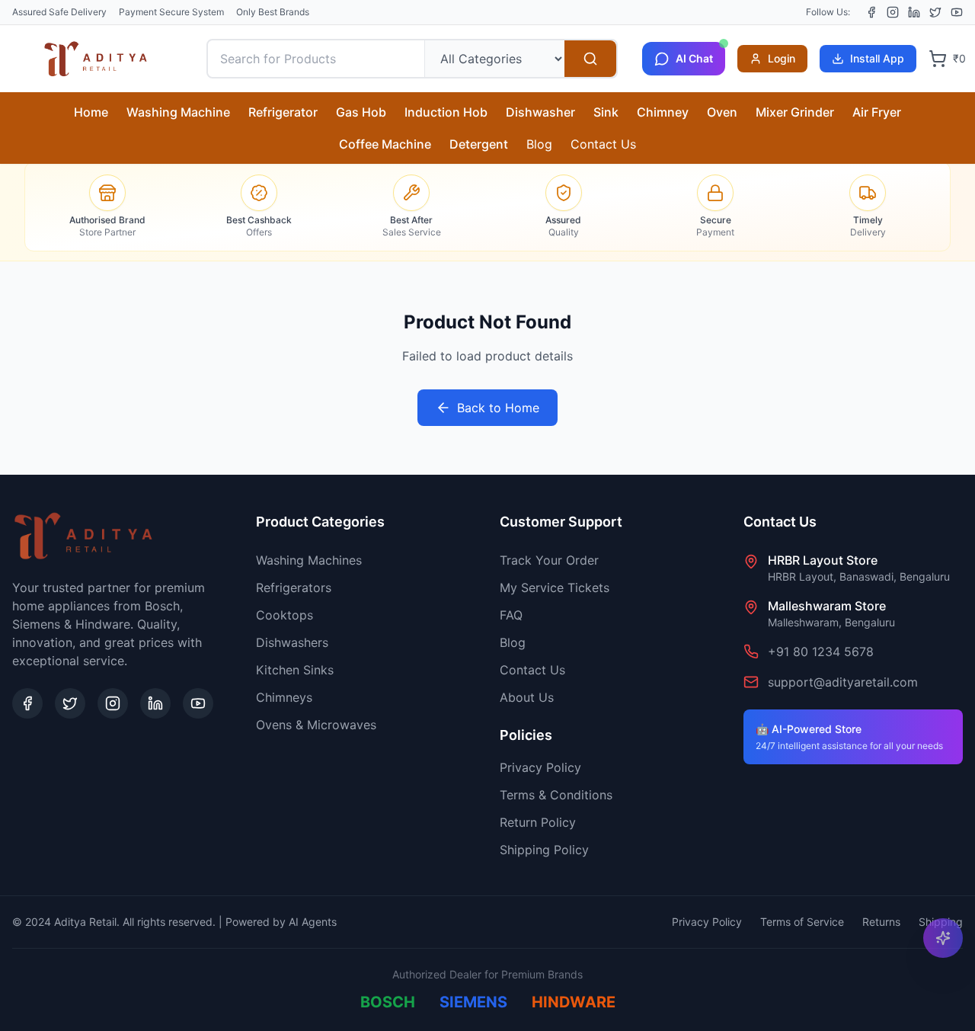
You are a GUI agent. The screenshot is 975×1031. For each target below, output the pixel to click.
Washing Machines (309, 560)
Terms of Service (802, 921)
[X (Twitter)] (935, 12)
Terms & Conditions (556, 794)
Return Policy (538, 822)
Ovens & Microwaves (316, 724)
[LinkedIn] (914, 12)
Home (91, 112)
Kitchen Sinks (295, 669)
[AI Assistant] (943, 938)
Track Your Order (549, 560)
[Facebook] (871, 12)
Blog (539, 144)
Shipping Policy (544, 849)
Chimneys (284, 697)
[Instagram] (893, 12)
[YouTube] (957, 12)
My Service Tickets (554, 587)
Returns (881, 921)
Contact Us (603, 144)
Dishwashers (292, 642)
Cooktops (284, 615)
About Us (527, 697)
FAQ (511, 615)
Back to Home (498, 407)
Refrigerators (293, 587)
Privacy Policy (540, 767)
